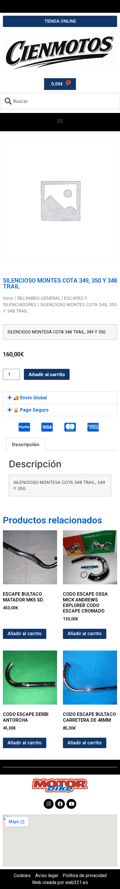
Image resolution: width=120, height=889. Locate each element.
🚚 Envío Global (30, 398)
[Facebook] (60, 804)
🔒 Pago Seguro (31, 410)
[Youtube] (71, 804)
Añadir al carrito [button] (25, 633)
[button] (60, 120)
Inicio (8, 298)
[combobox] (60, 101)
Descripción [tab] (25, 444)
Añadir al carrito (47, 374)
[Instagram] (49, 804)
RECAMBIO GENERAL (38, 298)
